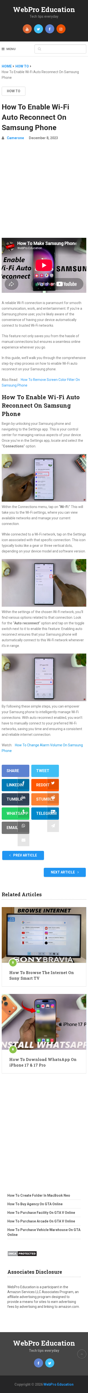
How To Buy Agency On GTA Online (35, 1204)
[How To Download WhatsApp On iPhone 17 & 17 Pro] (44, 1022)
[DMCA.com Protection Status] (22, 1258)
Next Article (63, 872)
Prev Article (24, 855)
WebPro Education (44, 9)
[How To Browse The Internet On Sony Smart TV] (44, 935)
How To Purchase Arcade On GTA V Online (41, 1221)
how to (13, 91)
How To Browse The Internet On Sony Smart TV (41, 975)
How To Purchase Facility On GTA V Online (41, 1213)
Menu (11, 49)
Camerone (15, 138)
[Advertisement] (44, 191)
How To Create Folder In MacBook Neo (38, 1195)
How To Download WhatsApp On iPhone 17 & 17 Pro (43, 1062)
